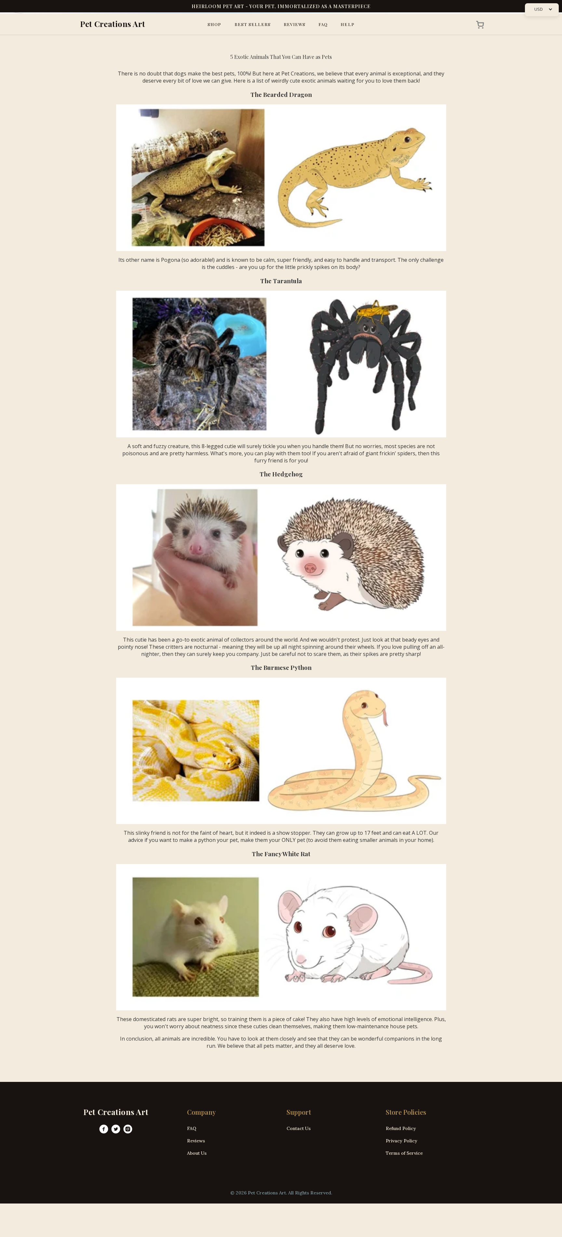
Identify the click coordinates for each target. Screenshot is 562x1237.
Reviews (294, 24)
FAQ (323, 24)
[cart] (478, 24)
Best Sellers (252, 24)
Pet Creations (297, 73)
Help (347, 24)
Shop (214, 24)
